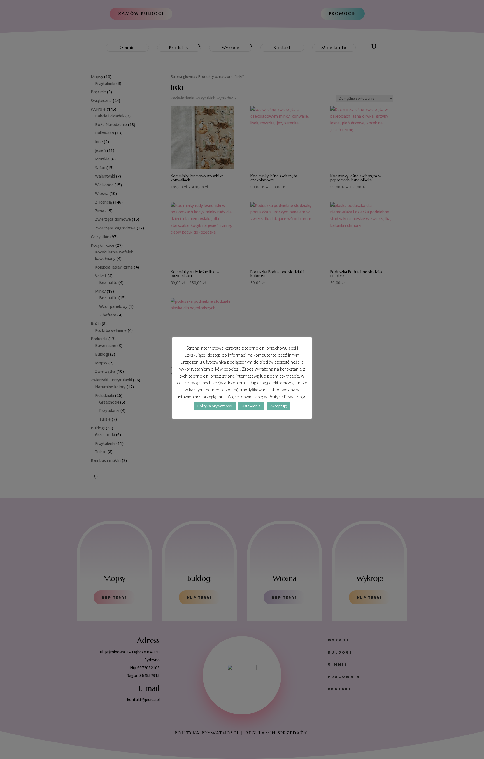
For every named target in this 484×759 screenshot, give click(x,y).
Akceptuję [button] (278, 405)
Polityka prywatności (214, 405)
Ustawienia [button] (251, 405)
